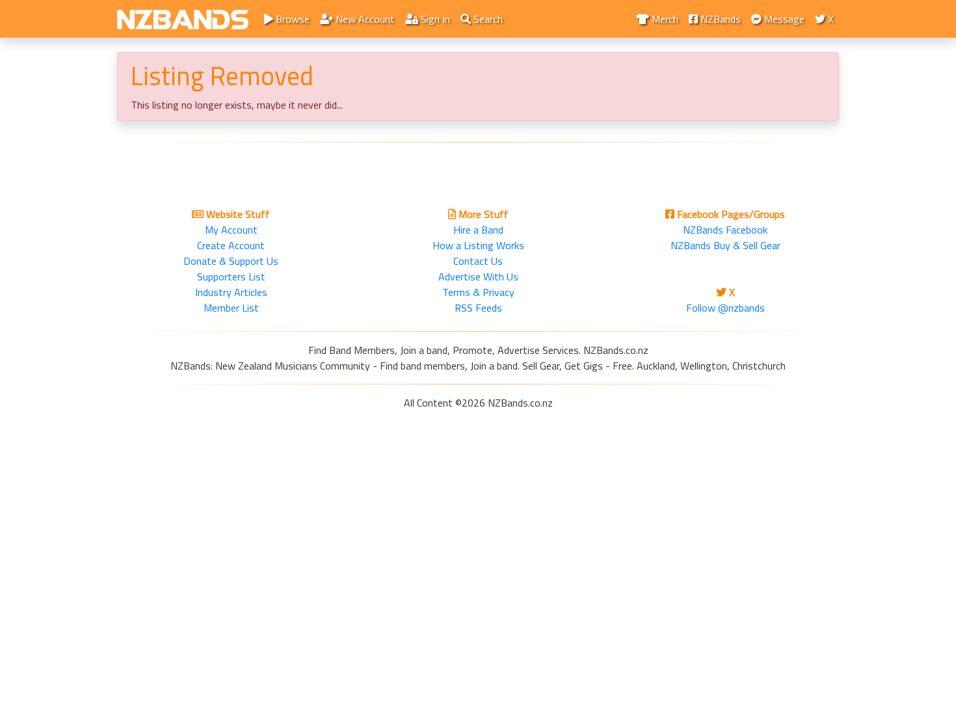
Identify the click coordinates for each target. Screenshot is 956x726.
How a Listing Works (478, 245)
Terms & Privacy (478, 292)
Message (783, 19)
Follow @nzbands (725, 308)
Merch (663, 19)
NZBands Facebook (725, 229)
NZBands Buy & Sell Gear (725, 245)
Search (487, 19)
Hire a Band (478, 229)
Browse (291, 19)
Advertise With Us (478, 276)
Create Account (231, 245)
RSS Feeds (478, 308)
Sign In (434, 19)
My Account (231, 229)
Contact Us (478, 261)
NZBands (719, 19)
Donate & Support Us (230, 261)
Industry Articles (231, 292)
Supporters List (231, 276)
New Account (364, 19)
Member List (231, 308)
